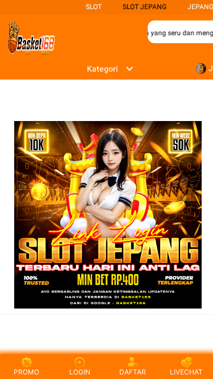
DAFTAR (132, 372)
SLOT (94, 7)
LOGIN (79, 372)
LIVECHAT (186, 372)
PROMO (26, 372)
